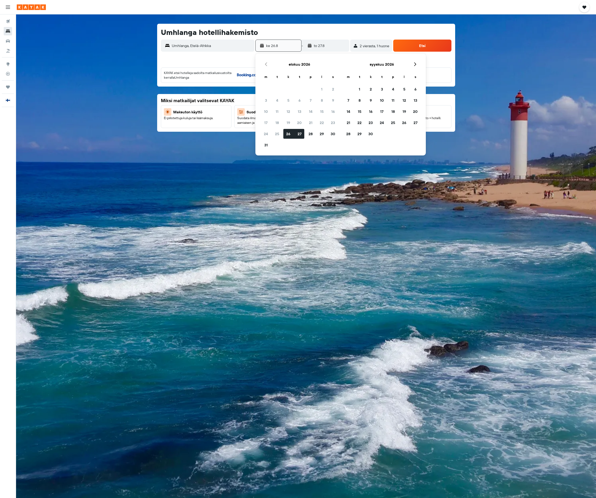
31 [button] (266, 145)
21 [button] (310, 122)
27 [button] (299, 133)
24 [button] (266, 133)
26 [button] (288, 133)
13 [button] (299, 111)
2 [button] (333, 89)
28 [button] (310, 133)
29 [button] (322, 133)
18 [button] (277, 122)
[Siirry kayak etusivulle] (31, 7)
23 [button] (333, 122)
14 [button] (310, 111)
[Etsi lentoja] (8, 21)
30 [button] (333, 133)
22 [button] (322, 122)
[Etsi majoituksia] (8, 31)
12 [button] (288, 111)
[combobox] (212, 45)
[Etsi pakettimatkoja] (8, 50)
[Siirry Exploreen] (8, 64)
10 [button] (266, 111)
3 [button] (266, 100)
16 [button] (333, 111)
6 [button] (299, 100)
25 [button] (277, 133)
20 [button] (299, 122)
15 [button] (322, 111)
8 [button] (322, 100)
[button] (8, 7)
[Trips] (8, 87)
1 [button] (321, 89)
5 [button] (288, 100)
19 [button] (288, 122)
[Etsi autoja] (8, 41)
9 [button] (333, 100)
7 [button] (311, 100)
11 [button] (277, 111)
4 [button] (277, 100)
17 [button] (266, 122)
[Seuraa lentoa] (8, 73)
